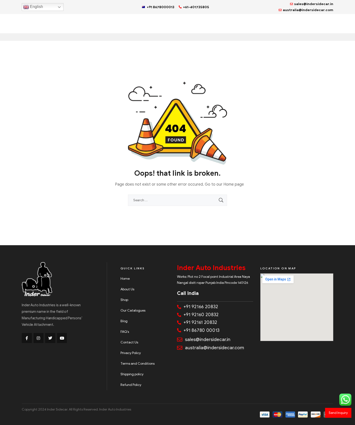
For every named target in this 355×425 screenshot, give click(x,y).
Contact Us (129, 342)
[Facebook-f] (27, 338)
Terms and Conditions (138, 364)
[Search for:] (177, 200)
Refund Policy (131, 385)
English (36, 7)
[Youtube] (62, 338)
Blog (124, 321)
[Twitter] (50, 338)
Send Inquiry (338, 413)
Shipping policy (132, 374)
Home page (233, 184)
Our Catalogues (133, 310)
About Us (127, 289)
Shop (124, 300)
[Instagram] (39, 338)
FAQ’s (125, 332)
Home (125, 279)
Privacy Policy (131, 353)
